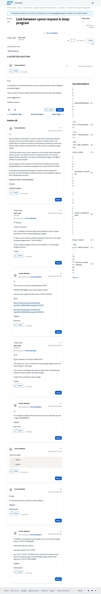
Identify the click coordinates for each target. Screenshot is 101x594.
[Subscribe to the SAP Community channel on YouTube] (92, 590)
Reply (58, 200)
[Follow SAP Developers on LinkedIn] (95, 590)
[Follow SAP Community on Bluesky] (88, 590)
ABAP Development (13, 51)
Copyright (23, 591)
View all (74, 277)
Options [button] (83, 22)
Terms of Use (14, 591)
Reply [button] (60, 110)
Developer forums (58, 13)
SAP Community (11, 7)
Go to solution (52, 33)
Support (52, 591)
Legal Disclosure (33, 591)
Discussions (61, 7)
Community (18, 3)
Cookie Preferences (63, 591)
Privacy (6, 591)
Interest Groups (27, 7)
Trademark (44, 591)
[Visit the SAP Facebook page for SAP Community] (85, 590)
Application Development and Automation (45, 7)
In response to (25, 218)
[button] (92, 44)
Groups (20, 7)
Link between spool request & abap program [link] (78, 7)
